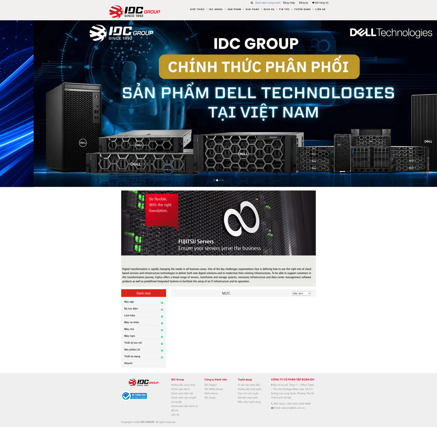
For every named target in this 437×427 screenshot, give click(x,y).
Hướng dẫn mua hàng (183, 384)
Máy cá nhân (131, 322)
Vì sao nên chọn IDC (249, 384)
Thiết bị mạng (132, 356)
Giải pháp (252, 9)
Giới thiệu (197, 9)
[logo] (134, 11)
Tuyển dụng (302, 9)
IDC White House (214, 388)
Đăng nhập (289, 2)
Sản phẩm (234, 9)
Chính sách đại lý (180, 388)
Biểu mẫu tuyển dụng (249, 401)
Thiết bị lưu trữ (133, 342)
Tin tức (284, 9)
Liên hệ (320, 9)
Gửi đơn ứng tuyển (248, 397)
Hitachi (128, 363)
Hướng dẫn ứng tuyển (250, 388)
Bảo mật (129, 301)
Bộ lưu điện (131, 308)
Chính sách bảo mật (182, 393)
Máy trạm (129, 335)
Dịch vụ (269, 9)
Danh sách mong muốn (268, 2)
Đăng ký (303, 2)
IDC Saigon (211, 384)
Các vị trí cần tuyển (248, 393)
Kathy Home (211, 393)
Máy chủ (129, 328)
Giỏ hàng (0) (321, 2)
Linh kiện (129, 315)
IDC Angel (216, 9)
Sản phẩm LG (132, 349)
